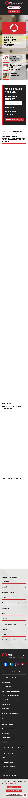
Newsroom (5, 733)
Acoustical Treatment (8, 592)
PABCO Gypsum (11, 111)
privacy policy (11, 783)
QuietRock (10, 115)
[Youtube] (22, 664)
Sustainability (6, 738)
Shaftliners (5, 709)
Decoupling (5, 608)
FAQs (3, 758)
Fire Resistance (6, 687)
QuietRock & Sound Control (10, 713)
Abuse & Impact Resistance (10, 678)
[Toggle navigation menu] (25, 795)
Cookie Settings (14, 794)
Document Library (7, 762)
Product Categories (12, 672)
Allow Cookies (14, 787)
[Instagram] (17, 664)
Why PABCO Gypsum (8, 724)
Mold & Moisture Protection (10, 700)
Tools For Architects (8, 767)
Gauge (4, 635)
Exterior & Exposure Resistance (11, 691)
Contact (4, 742)
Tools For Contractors (9, 775)
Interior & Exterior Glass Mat (11, 696)
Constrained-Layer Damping (10, 603)
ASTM (4, 598)
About (5, 718)
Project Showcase (7, 753)
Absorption (5, 582)
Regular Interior (6, 704)
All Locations (10, 108)
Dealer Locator (6, 771)
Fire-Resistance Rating (9, 624)
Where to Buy (14, 12)
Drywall (4, 614)
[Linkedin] (11, 664)
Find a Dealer (12, 119)
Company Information (8, 729)
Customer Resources (12, 747)
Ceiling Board (6, 682)
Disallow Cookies (14, 791)
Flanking (4, 629)
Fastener (4, 619)
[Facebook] (5, 664)
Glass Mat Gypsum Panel (9, 640)
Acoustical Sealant (8, 587)
